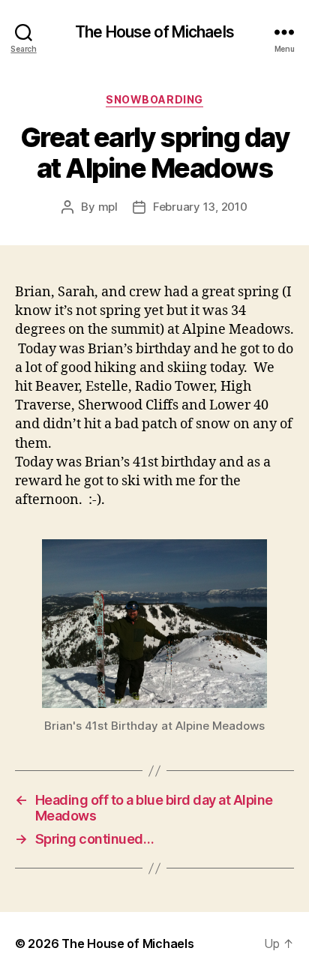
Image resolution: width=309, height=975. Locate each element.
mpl (108, 207)
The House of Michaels (154, 32)
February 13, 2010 (200, 207)
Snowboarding (154, 99)
